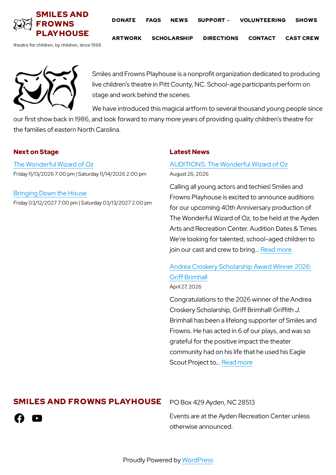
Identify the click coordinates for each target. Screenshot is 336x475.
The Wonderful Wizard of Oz (53, 164)
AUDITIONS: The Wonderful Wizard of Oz (229, 164)
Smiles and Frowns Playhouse (63, 23)
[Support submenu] (228, 20)
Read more (276, 249)
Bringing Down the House (50, 193)
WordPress (197, 460)
